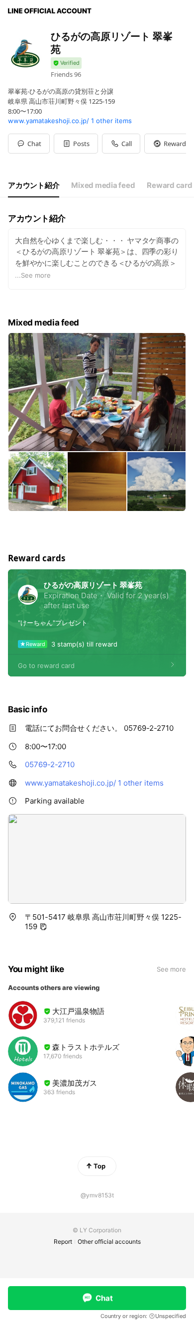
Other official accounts (109, 1241)
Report (63, 1241)
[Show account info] (66, 63)
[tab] (33, 185)
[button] (76, 144)
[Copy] (43, 927)
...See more (33, 275)
